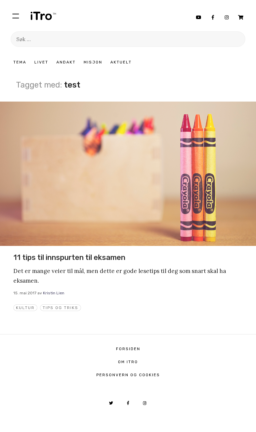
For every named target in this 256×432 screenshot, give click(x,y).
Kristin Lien (53, 293)
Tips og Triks (60, 307)
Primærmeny (15, 15)
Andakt (66, 62)
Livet (41, 62)
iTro (43, 16)
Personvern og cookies (128, 375)
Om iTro (128, 361)
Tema (19, 62)
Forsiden (128, 348)
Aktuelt (121, 62)
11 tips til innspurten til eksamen (69, 257)
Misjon (93, 62)
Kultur (25, 307)
